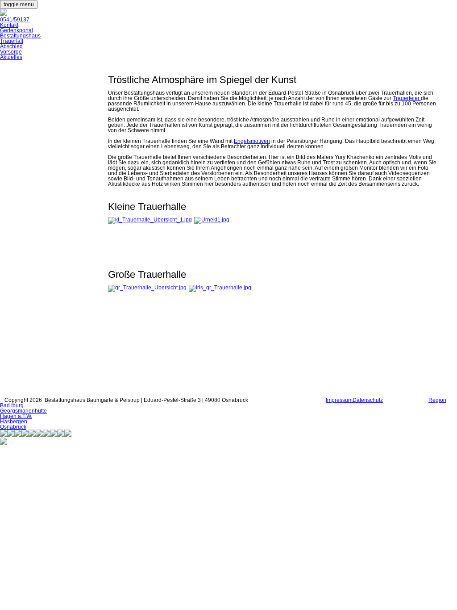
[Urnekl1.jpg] (211, 220)
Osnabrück (13, 427)
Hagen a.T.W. (16, 416)
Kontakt (9, 25)
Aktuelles (11, 57)
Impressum (339, 400)
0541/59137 (14, 20)
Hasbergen (13, 421)
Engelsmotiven (252, 141)
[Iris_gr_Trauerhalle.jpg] (220, 287)
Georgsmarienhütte (23, 411)
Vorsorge (11, 52)
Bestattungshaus (20, 36)
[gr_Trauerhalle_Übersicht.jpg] (147, 287)
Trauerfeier (407, 98)
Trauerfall (11, 41)
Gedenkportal (16, 30)
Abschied (11, 46)
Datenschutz (368, 400)
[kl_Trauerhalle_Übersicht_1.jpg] (150, 220)
